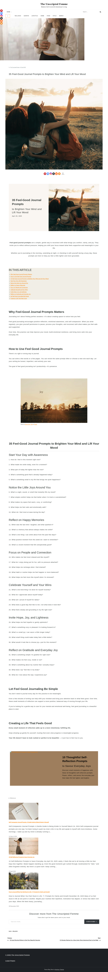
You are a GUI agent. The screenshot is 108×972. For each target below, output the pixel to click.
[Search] (100, 12)
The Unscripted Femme (54, 4)
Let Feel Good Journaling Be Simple (20, 296)
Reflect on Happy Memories (18, 285)
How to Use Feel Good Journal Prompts (21, 276)
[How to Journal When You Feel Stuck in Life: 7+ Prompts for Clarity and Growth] (23, 880)
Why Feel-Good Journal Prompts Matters (21, 274)
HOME (8, 11)
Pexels (35, 424)
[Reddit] (56, 173)
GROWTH (26, 15)
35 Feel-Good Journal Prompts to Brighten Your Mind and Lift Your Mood (30, 278)
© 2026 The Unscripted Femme (17, 955)
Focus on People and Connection (19, 287)
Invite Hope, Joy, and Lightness (19, 292)
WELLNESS (18, 15)
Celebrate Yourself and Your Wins (19, 289)
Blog (10, 931)
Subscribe (91, 921)
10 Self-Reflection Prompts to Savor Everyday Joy (21, 857)
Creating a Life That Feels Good (19, 298)
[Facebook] (48, 173)
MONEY (61, 15)
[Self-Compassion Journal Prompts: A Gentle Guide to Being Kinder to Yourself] (23, 811)
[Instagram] (50, 173)
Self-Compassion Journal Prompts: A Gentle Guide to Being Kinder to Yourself (29, 822)
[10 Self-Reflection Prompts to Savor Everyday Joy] (23, 846)
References (13, 798)
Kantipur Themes (59, 969)
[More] (59, 173)
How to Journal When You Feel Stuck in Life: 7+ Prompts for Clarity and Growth (29, 892)
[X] (53, 173)
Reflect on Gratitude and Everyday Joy (21, 294)
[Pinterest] (45, 173)
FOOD (48, 15)
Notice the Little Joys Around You (19, 283)
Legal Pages (10, 961)
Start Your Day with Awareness (19, 281)
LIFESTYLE (35, 15)
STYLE (55, 15)
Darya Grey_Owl (29, 424)
